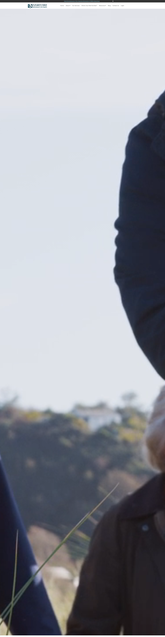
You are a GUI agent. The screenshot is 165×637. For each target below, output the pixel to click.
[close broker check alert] (112, 1)
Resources (102, 5)
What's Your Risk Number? (89, 5)
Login (122, 5)
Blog (109, 5)
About (67, 5)
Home (62, 5)
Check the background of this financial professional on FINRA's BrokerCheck (82, 1)
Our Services (76, 5)
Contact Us (116, 5)
